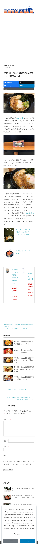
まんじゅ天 (19, 118)
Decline (11, 541)
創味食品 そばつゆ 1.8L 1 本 (30, 276)
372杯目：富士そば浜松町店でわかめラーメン (20, 391)
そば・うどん (9, 328)
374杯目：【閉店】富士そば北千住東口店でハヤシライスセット (18, 398)
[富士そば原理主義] (19, 8)
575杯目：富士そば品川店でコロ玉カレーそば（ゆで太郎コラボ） (24, 360)
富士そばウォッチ (9, 65)
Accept (27, 541)
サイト (6, 455)
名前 (6, 441)
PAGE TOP (35, 526)
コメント (7, 419)
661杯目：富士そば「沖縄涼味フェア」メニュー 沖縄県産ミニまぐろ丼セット (23, 498)
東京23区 (25, 328)
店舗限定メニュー (17, 328)
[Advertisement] (19, 37)
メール (6, 446)
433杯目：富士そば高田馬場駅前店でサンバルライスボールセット (24, 369)
